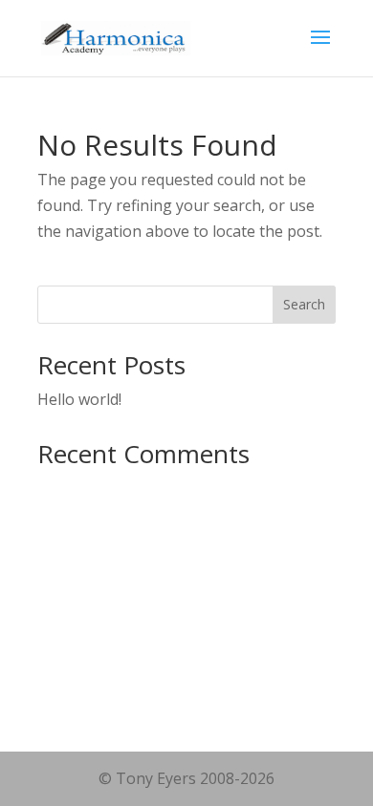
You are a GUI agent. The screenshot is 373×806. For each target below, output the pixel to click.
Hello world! (79, 399)
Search (304, 304)
